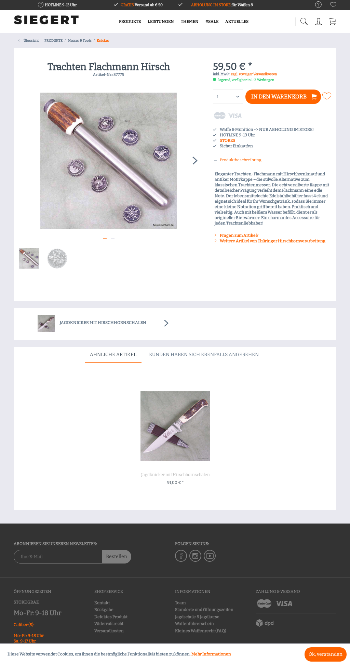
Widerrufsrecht (108, 623)
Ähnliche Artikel (113, 354)
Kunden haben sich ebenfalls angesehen (204, 354)
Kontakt (102, 602)
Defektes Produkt (110, 616)
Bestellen (116, 556)
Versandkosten (109, 630)
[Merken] (327, 96)
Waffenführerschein (194, 623)
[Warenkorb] (333, 20)
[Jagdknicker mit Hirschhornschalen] (175, 426)
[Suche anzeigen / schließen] (304, 19)
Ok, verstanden (325, 654)
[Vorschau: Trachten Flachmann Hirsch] (29, 258)
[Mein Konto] (319, 20)
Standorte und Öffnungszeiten (204, 609)
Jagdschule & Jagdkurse (197, 616)
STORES (227, 140)
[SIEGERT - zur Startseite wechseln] (46, 22)
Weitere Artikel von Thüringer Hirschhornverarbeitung (272, 241)
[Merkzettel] (333, 6)
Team (180, 602)
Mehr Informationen (211, 654)
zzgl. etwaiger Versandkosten (254, 74)
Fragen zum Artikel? (238, 235)
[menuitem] (315, 5)
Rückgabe (103, 609)
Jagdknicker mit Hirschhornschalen (175, 474)
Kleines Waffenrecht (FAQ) (200, 630)
